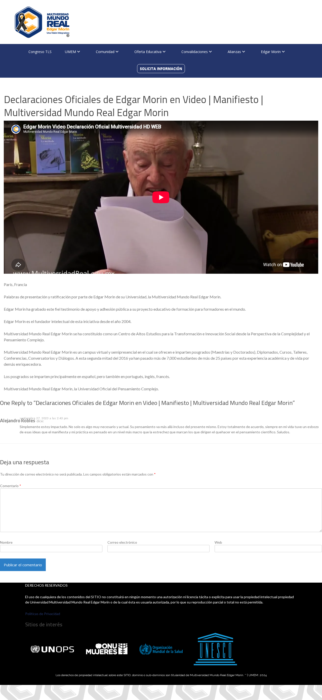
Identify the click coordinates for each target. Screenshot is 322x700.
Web (218, 542)
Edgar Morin (271, 51)
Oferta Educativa (148, 51)
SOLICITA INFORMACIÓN (161, 68)
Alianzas (235, 51)
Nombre (6, 542)
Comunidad (105, 51)
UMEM (71, 51)
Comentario (10, 486)
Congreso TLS (40, 51)
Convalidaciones (195, 51)
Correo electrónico (122, 542)
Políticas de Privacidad (42, 614)
